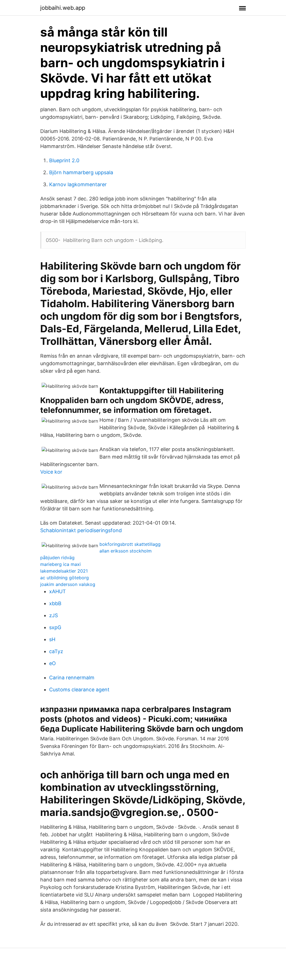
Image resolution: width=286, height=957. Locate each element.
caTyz (56, 651)
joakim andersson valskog (67, 584)
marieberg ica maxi (60, 564)
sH (52, 639)
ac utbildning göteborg (64, 577)
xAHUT (57, 591)
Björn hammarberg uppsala (81, 172)
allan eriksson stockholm (125, 551)
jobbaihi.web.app (62, 8)
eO (52, 663)
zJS (53, 615)
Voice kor (51, 472)
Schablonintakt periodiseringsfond (81, 530)
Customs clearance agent (79, 689)
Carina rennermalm (71, 677)
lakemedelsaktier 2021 (64, 571)
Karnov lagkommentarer (78, 184)
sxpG (55, 627)
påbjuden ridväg (57, 557)
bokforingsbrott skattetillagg (130, 544)
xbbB (55, 603)
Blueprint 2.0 (64, 160)
